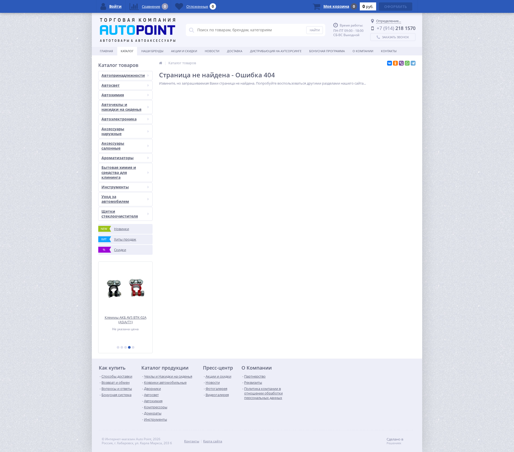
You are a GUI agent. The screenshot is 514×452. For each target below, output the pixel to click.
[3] (125, 347)
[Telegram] (413, 63)
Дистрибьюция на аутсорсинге (275, 51)
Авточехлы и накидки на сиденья (121, 107)
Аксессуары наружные (112, 131)
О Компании (363, 51)
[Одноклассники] (395, 63)
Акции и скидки (184, 51)
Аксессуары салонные (112, 146)
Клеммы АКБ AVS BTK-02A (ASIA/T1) (125, 319)
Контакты (388, 51)
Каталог (127, 51)
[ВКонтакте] (389, 63)
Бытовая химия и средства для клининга (118, 172)
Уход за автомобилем (115, 199)
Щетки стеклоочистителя (119, 214)
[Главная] (160, 62)
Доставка (234, 51)
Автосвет (110, 85)
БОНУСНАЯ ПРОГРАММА (327, 51)
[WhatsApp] (407, 63)
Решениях (394, 443)
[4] (129, 347)
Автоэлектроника (119, 118)
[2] (121, 347)
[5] (133, 347)
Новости (212, 51)
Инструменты (115, 186)
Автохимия (112, 94)
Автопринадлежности (123, 75)
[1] (118, 347)
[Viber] (401, 63)
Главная (106, 51)
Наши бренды (152, 51)
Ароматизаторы (117, 157)
